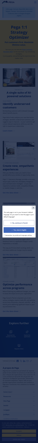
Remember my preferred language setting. (19, 235)
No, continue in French (20, 223)
